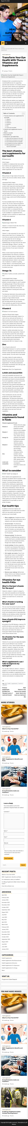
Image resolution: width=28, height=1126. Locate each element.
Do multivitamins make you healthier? (11, 879)
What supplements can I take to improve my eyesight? (13, 145)
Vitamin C (9, 121)
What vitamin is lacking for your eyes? (15, 140)
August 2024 (5, 941)
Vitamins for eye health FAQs (11, 136)
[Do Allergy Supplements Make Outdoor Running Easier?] (14, 1098)
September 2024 (6, 939)
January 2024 (5, 949)
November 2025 (6, 905)
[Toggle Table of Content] (22, 113)
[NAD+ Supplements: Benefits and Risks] (14, 745)
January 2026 (5, 900)
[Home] (3, 43)
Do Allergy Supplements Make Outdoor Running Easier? (11, 1112)
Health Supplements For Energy (9, 968)
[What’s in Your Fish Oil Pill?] (14, 715)
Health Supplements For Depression (10, 965)
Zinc (8, 126)
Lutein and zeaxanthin (11, 127)
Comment (7, 811)
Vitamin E (9, 124)
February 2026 (5, 897)
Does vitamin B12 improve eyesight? (14, 141)
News (3, 970)
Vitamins (4, 685)
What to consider (8, 133)
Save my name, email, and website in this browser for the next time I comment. (13, 852)
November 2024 (6, 934)
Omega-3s (9, 122)
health (9, 683)
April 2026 (4, 895)
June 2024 (4, 946)
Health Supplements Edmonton (9, 963)
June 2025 (4, 917)
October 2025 (5, 907)
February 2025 (5, 927)
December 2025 (6, 902)
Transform (20, 683)
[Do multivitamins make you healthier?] (14, 777)
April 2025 (4, 922)
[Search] (26, 43)
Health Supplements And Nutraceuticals (11, 960)
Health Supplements (6, 54)
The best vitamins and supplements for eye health (14, 116)
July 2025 (4, 914)
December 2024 (6, 932)
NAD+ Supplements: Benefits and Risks (11, 877)
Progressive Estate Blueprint (9, 979)
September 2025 (6, 909)
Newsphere (21, 1122)
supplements (14, 683)
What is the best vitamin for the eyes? (15, 138)
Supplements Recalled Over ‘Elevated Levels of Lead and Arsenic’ (7, 691)
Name (6, 831)
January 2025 (5, 929)
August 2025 (5, 912)
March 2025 (5, 924)
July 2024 (4, 944)
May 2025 (4, 919)
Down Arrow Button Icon (8, 886)
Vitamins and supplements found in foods (13, 130)
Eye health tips (7, 134)
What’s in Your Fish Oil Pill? (10, 729)
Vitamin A (9, 119)
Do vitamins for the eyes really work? (15, 143)
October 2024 (5, 937)
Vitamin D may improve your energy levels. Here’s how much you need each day (20, 692)
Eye (6, 683)
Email (5, 837)
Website (6, 843)
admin (11, 71)
